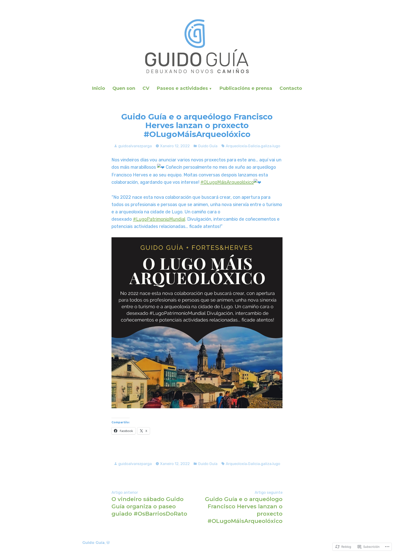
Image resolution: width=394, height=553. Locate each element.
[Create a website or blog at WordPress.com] (108, 542)
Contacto (291, 88)
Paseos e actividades (182, 88)
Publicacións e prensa (245, 88)
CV (146, 88)
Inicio (98, 88)
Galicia (254, 146)
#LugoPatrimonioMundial (159, 219)
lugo (276, 146)
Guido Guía (208, 146)
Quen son (123, 88)
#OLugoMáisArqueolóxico (227, 182)
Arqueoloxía (236, 146)
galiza (266, 146)
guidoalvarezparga (135, 146)
